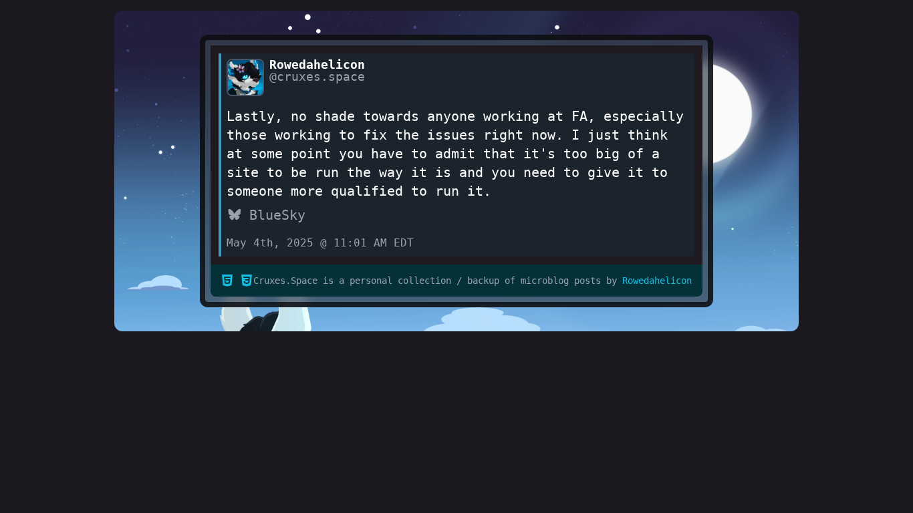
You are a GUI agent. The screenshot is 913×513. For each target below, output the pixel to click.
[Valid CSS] (247, 282)
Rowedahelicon (657, 280)
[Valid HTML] (227, 282)
